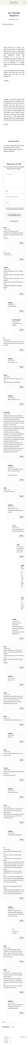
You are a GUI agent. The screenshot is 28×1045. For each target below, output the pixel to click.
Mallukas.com (7, 1037)
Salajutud (5, 1038)
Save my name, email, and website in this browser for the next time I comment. (15, 208)
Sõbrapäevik (5, 1041)
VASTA (21, 243)
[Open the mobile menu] (24, 3)
